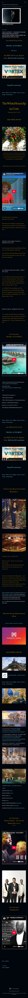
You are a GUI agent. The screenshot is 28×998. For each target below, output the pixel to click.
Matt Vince (17, 991)
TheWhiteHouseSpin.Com (10, 4)
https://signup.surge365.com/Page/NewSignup (11, 387)
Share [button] (3, 961)
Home (3, 92)
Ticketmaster (9, 94)
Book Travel (4, 601)
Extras (22, 92)
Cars (11, 92)
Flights (14, 92)
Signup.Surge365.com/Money (8, 592)
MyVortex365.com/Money (8, 594)
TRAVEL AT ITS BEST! (14, 46)
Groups (4, 94)
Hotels (7, 92)
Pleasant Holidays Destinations (18, 808)
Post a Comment (5, 967)
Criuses (11, 793)
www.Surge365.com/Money (7, 383)
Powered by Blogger (15, 988)
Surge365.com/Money (9, 623)
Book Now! (14, 50)
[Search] (25, 2)
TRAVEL (4, 788)
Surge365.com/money (14, 85)
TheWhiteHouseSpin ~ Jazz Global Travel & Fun (11, 785)
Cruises (19, 92)
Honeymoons (19, 803)
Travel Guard (15, 805)
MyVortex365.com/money (16, 58)
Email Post (7, 961)
